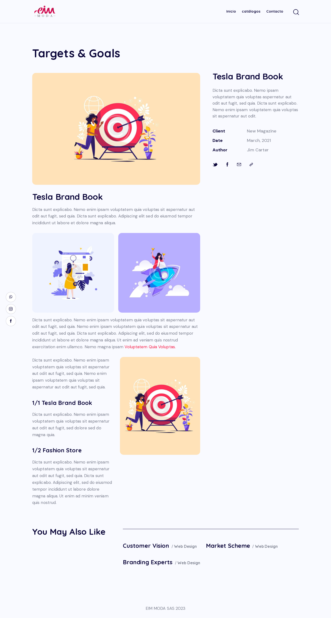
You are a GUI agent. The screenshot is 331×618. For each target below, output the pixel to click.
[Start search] (296, 12)
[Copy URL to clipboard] (251, 164)
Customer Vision (146, 545)
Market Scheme (228, 545)
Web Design (185, 546)
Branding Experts (148, 562)
